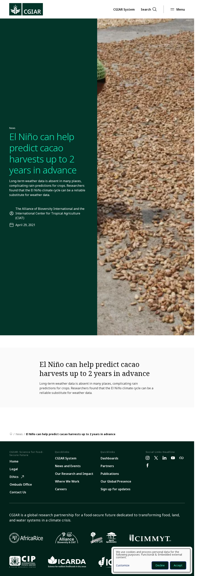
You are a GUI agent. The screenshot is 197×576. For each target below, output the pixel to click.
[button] (124, 9)
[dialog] (151, 560)
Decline (160, 565)
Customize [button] (122, 565)
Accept (178, 565)
